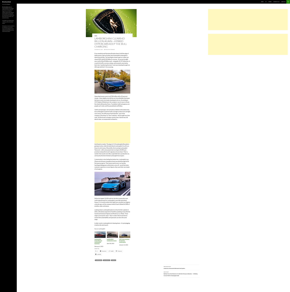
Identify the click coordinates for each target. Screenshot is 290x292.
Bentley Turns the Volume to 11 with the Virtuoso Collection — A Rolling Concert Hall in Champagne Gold (180, 273)
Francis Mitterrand (110, 49)
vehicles (114, 260)
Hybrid (269, 1)
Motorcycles (276, 1)
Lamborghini (99, 260)
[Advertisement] (112, 132)
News (262, 1)
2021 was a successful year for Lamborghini (124, 240)
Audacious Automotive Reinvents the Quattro (174, 267)
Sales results (107, 260)
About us (283, 1)
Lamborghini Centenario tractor (112, 239)
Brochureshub (6, 2)
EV (265, 1)
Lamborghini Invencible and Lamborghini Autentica (98, 241)
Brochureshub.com (6, 7)
